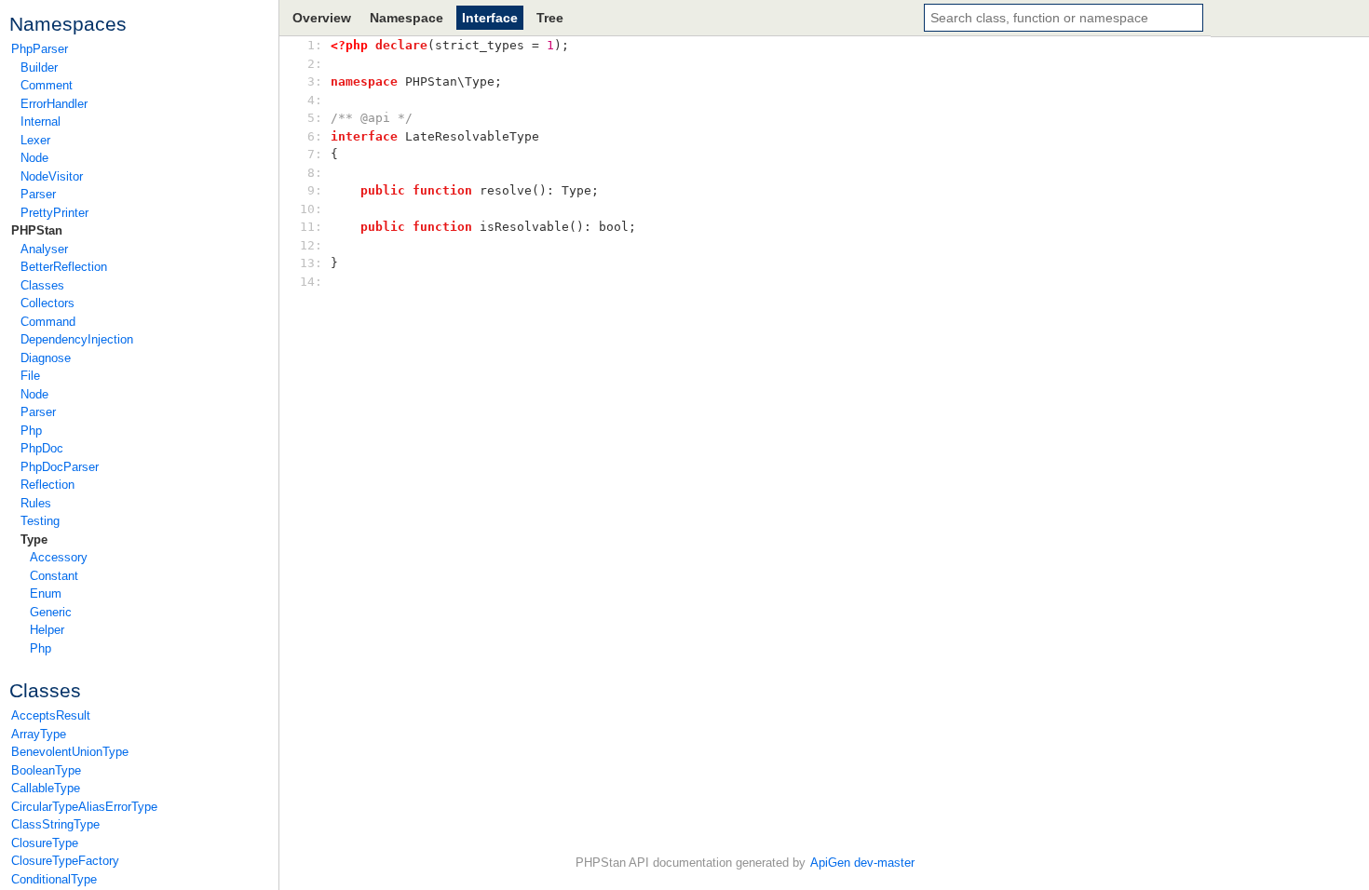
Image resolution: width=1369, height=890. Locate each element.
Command (47, 322)
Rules (35, 503)
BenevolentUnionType (70, 752)
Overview (321, 17)
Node (34, 158)
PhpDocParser (59, 467)
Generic (51, 612)
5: (315, 118)
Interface (490, 17)
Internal (40, 121)
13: (315, 263)
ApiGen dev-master (862, 863)
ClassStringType (55, 824)
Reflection (47, 485)
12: (315, 245)
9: (315, 190)
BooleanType (46, 770)
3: (315, 81)
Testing (40, 521)
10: (315, 209)
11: (315, 227)
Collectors (47, 303)
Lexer (35, 140)
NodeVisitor (51, 176)
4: (315, 100)
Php (31, 431)
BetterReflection (63, 267)
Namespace (406, 17)
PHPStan (36, 230)
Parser (38, 194)
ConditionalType (54, 879)
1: (315, 45)
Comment (46, 85)
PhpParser (39, 49)
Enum (45, 593)
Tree (549, 17)
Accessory (59, 557)
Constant (54, 576)
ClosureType (44, 843)
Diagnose (45, 358)
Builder (39, 67)
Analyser (44, 249)
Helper (47, 630)
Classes (42, 285)
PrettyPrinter (54, 213)
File (30, 376)
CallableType (45, 788)
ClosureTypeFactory (65, 861)
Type (33, 539)
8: (315, 173)
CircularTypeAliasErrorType (84, 807)
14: (315, 282)
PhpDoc (41, 448)
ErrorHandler (54, 104)
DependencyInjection (76, 339)
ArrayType (38, 734)
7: (315, 154)
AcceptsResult (50, 715)
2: (315, 64)
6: (315, 136)
